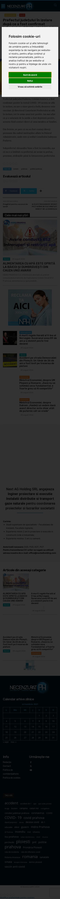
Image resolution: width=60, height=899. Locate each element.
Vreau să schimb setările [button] (30, 86)
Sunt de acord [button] (30, 75)
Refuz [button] (30, 81)
